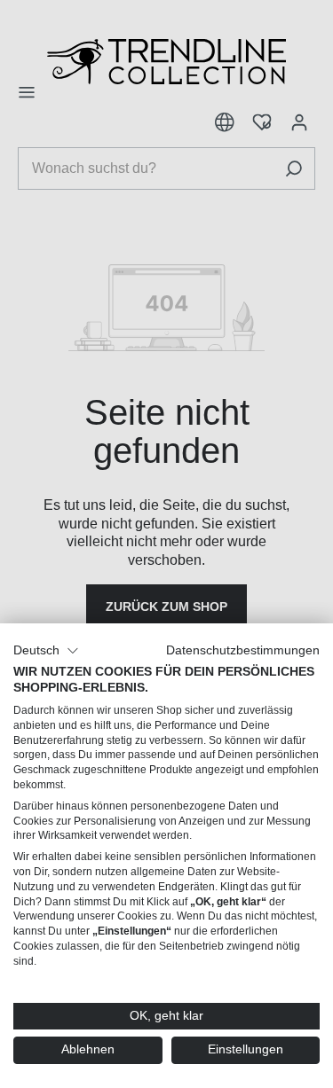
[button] (46, 650)
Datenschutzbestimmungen (243, 650)
